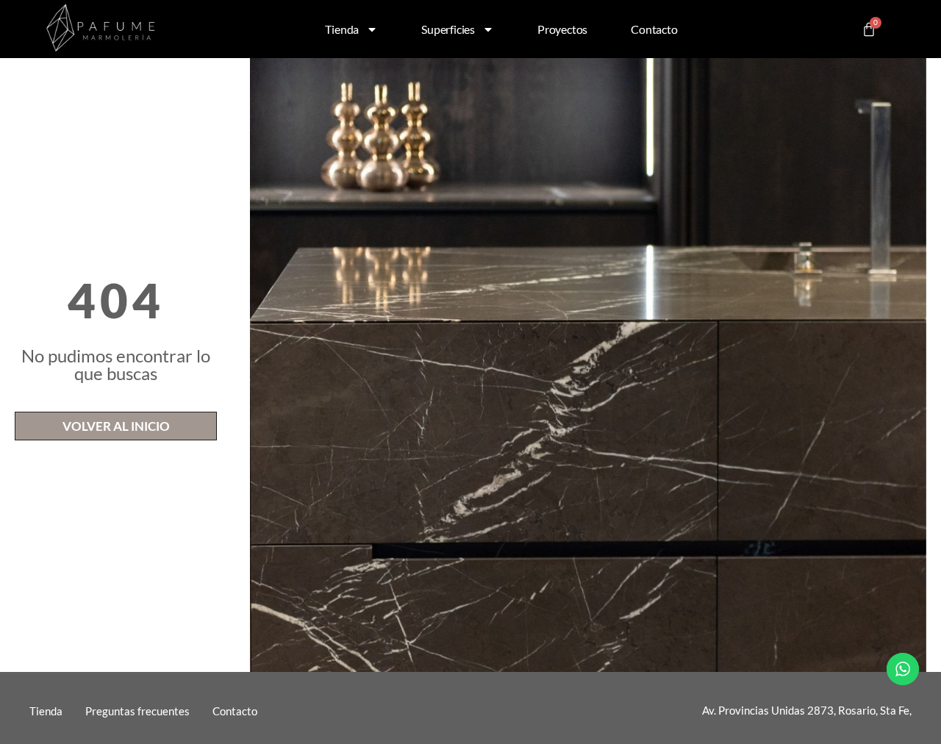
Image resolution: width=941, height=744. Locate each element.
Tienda (342, 29)
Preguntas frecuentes (137, 711)
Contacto (654, 29)
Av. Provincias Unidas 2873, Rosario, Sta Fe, (807, 710)
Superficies (448, 29)
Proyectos (562, 29)
